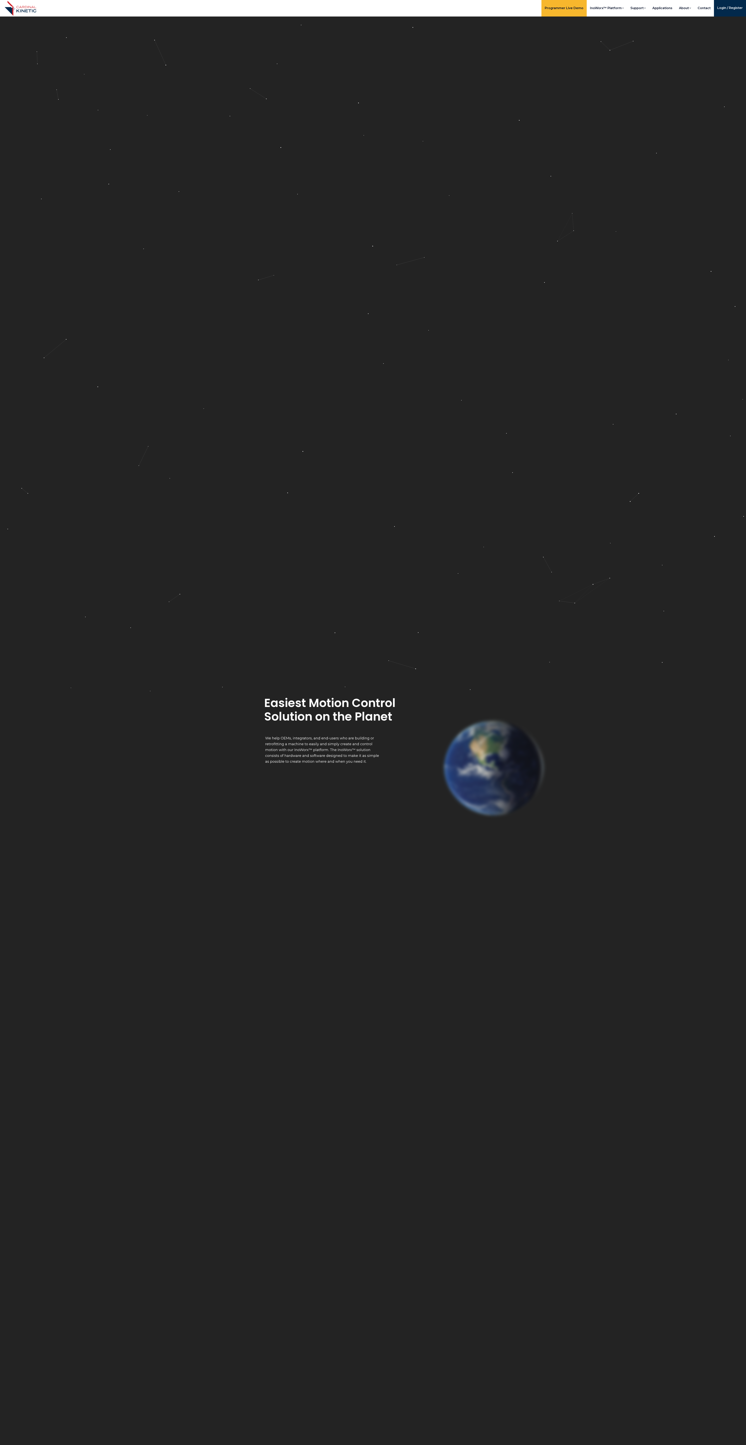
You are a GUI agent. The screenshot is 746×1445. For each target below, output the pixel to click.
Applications (662, 8)
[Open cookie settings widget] (6, 1438)
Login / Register (730, 8)
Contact (704, 8)
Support (637, 8)
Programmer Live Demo (564, 8)
